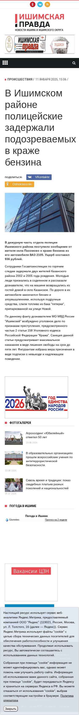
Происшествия (19, 79)
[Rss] (47, 4)
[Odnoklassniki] (32, 4)
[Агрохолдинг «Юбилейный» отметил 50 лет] (14, 438)
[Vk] (40, 4)
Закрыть (10, 708)
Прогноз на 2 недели (56, 519)
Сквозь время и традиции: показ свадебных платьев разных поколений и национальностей (48, 484)
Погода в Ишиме (36, 516)
